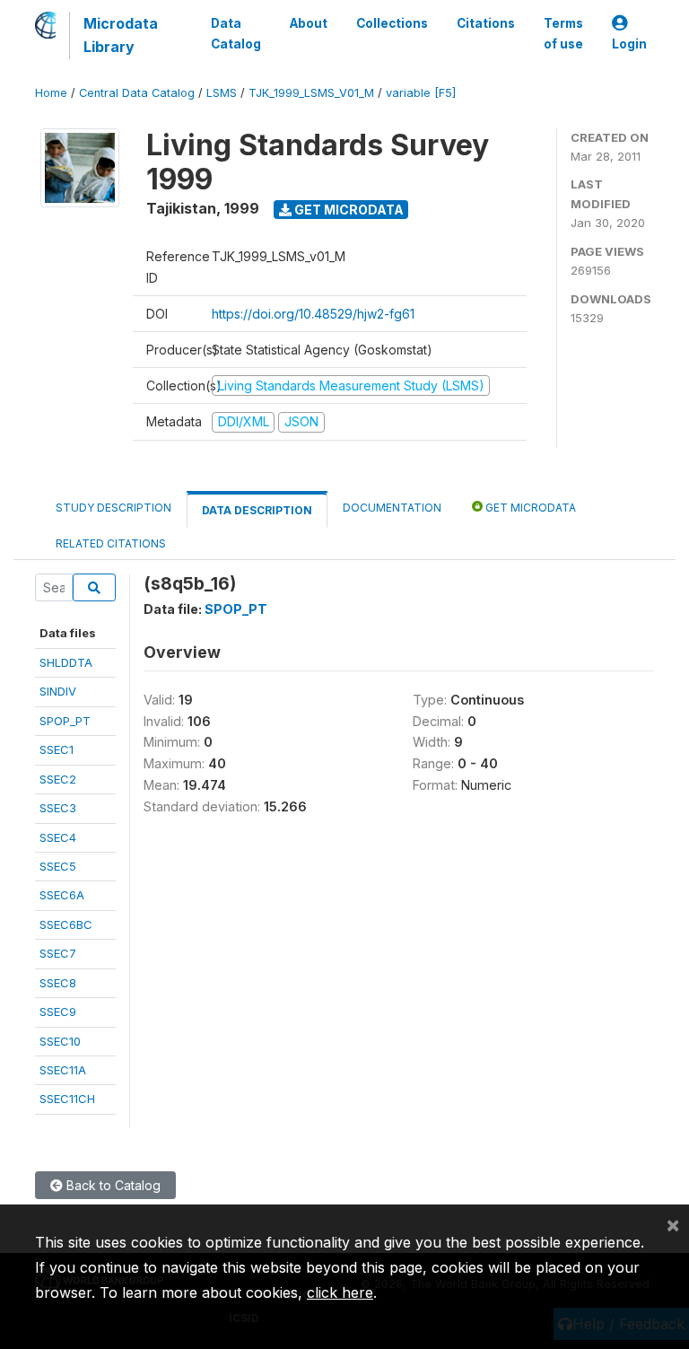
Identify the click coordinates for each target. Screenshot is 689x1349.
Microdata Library (120, 35)
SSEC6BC (65, 924)
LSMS (221, 93)
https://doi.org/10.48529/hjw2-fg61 (313, 313)
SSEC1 (56, 749)
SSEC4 (57, 837)
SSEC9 (57, 1011)
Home (51, 93)
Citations (486, 23)
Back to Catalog (112, 1185)
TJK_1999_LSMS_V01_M (311, 93)
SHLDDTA (65, 662)
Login (629, 44)
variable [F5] (421, 93)
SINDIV (57, 691)
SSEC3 (57, 808)
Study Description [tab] (113, 507)
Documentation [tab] (392, 507)
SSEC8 (57, 983)
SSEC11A (62, 1070)
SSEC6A (61, 895)
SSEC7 (57, 953)
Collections (392, 23)
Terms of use (563, 33)
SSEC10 (60, 1041)
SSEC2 (57, 779)
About (308, 23)
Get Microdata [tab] (529, 507)
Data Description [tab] (257, 510)
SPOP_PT (65, 721)
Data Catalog (236, 33)
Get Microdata (348, 209)
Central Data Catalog (137, 93)
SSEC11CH (67, 1098)
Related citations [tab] (111, 543)
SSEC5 (57, 866)
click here (340, 1292)
